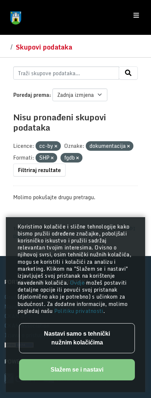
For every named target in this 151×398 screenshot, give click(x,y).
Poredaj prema (31, 95)
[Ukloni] (56, 146)
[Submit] (128, 73)
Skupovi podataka (44, 47)
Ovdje (78, 282)
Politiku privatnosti (78, 311)
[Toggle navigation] (136, 15)
